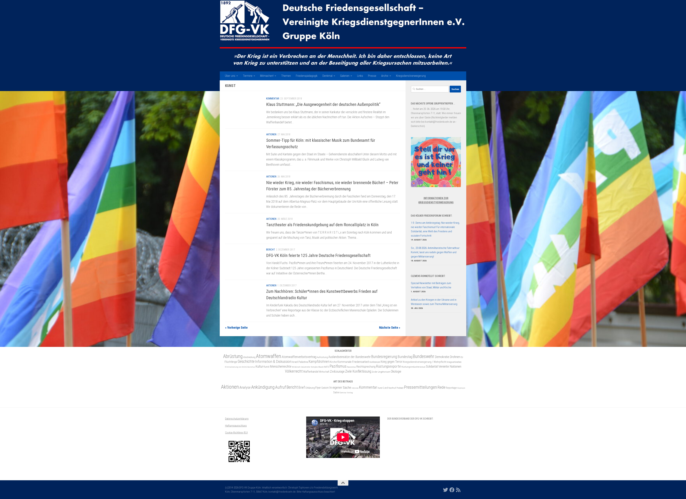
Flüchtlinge (231, 361)
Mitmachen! (267, 75)
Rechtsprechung (366, 366)
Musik (320, 367)
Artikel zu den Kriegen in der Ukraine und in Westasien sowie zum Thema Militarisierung (434, 302)
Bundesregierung (384, 356)
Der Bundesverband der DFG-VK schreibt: (410, 418)
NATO (326, 366)
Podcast (400, 388)
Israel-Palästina (300, 361)
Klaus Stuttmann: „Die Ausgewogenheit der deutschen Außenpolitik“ (323, 104)
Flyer (318, 387)
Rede (441, 387)
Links (360, 75)
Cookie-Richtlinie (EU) (236, 432)
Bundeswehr (423, 356)
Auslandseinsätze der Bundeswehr (349, 357)
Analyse (245, 387)
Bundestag (405, 357)
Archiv (384, 75)
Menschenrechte (280, 366)
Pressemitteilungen (420, 387)
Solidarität (432, 366)
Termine (247, 75)
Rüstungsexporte (388, 366)
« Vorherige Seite (236, 327)
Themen (286, 75)
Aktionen (271, 134)
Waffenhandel (311, 371)
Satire (336, 392)
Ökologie (396, 371)
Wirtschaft (324, 371)
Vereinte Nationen (449, 366)
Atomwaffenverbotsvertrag (299, 357)
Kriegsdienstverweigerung (411, 75)
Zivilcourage (337, 371)
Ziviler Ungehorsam (381, 371)
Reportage (451, 387)
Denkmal (327, 75)
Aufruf (280, 387)
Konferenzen (374, 362)
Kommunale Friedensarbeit (353, 361)
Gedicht (325, 387)
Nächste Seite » (389, 327)
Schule (422, 367)
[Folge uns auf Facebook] (451, 489)
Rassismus (351, 367)
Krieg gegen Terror (391, 361)
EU (462, 357)
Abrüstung (233, 356)
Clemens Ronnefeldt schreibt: (428, 276)
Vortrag (350, 393)
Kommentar (272, 98)
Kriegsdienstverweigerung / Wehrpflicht (424, 361)
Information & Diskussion (273, 361)
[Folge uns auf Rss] (458, 489)
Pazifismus (338, 366)
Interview (355, 388)
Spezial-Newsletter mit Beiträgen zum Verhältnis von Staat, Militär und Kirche (431, 285)
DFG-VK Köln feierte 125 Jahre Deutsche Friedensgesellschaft (318, 255)
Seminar (343, 393)
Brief (301, 387)
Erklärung (310, 387)
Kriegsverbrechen (454, 362)
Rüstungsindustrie (410, 366)
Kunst (266, 366)
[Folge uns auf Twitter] (445, 489)
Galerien (344, 75)
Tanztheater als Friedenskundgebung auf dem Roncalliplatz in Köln (322, 224)
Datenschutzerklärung (236, 418)
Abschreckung (249, 357)
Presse (372, 75)
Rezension (461, 388)
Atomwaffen (268, 356)
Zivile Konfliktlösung (358, 371)
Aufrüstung (322, 357)
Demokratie (442, 357)
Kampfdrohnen (319, 362)
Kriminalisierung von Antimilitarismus (240, 367)
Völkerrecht (294, 371)
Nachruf (392, 388)
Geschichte (246, 361)
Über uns (230, 75)
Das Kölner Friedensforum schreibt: (431, 215)
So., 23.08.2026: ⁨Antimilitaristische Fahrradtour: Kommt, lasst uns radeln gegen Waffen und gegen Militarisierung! (435, 252)
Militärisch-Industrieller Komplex (305, 367)
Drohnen (455, 357)
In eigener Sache (340, 387)
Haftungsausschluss (236, 425)
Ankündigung (263, 387)
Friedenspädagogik (306, 75)
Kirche (333, 361)
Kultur (259, 366)
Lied (385, 387)
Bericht (270, 249)
